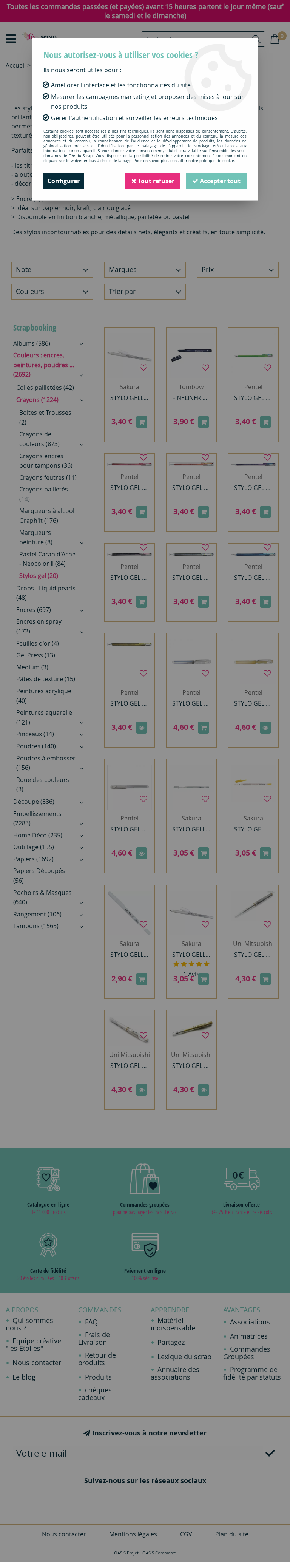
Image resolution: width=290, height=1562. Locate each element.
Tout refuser (155, 181)
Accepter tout (219, 181)
